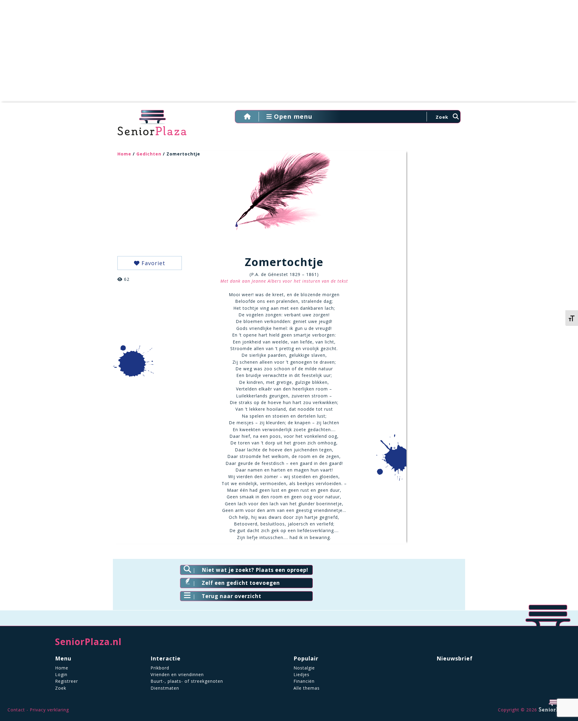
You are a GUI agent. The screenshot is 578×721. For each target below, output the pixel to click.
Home (124, 154)
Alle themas (307, 688)
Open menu (292, 116)
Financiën (304, 681)
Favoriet (152, 263)
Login (61, 674)
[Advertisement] (289, 54)
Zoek (60, 688)
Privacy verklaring (49, 710)
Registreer (66, 681)
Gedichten (148, 154)
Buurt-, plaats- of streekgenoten (187, 681)
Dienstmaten (165, 688)
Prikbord (160, 668)
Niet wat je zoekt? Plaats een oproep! (255, 569)
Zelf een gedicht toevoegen (241, 582)
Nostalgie (304, 668)
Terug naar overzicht (231, 596)
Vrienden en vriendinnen (177, 674)
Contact (16, 710)
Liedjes (301, 674)
